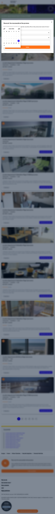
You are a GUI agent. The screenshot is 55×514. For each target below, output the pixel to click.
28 (13, 43)
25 (6, 43)
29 (16, 43)
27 (11, 43)
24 (4, 43)
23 (18, 40)
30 (18, 43)
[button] (52, 22)
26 (9, 43)
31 (4, 45)
